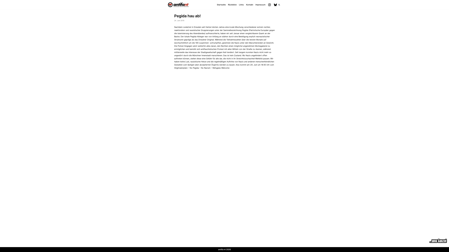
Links (241, 5)
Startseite (221, 5)
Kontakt (249, 5)
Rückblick (232, 5)
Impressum (260, 5)
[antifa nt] (178, 4)
